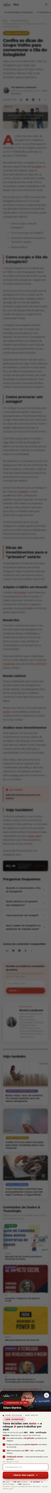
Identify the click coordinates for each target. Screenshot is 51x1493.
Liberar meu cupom (23, 1475)
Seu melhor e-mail (11, 1462)
